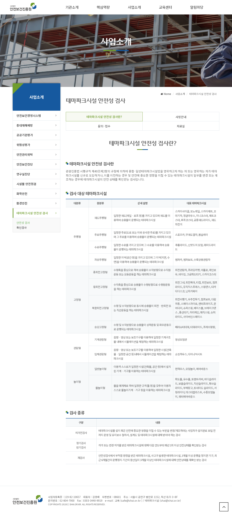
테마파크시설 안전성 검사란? (104, 116)
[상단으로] (223, 506)
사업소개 (134, 7)
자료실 (181, 126)
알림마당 (196, 7)
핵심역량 (103, 7)
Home (167, 94)
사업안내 (180, 117)
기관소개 (71, 7)
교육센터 (165, 7)
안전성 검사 (23, 223)
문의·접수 (104, 126)
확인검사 (21, 227)
